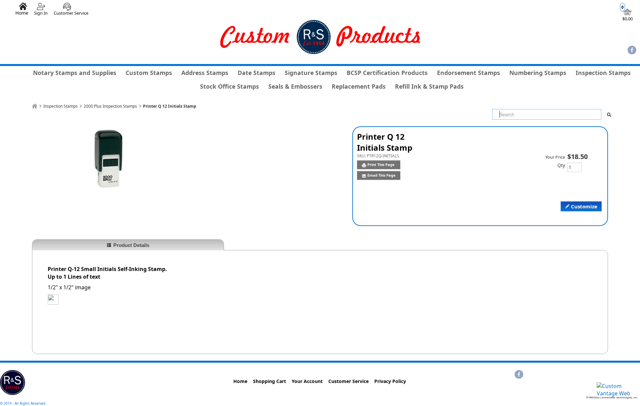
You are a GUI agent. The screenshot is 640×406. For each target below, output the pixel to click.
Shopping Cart (269, 381)
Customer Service (71, 13)
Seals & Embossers (295, 86)
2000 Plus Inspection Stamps (110, 106)
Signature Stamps (311, 73)
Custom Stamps (149, 73)
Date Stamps (256, 73)
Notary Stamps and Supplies (74, 73)
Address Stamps (204, 73)
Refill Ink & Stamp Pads (429, 86)
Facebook (632, 51)
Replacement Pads (359, 86)
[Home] (34, 106)
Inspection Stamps (603, 73)
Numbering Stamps (537, 73)
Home (21, 13)
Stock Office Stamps (229, 86)
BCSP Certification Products (387, 73)
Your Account (307, 381)
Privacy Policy (390, 381)
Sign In (41, 13)
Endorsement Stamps (468, 73)
